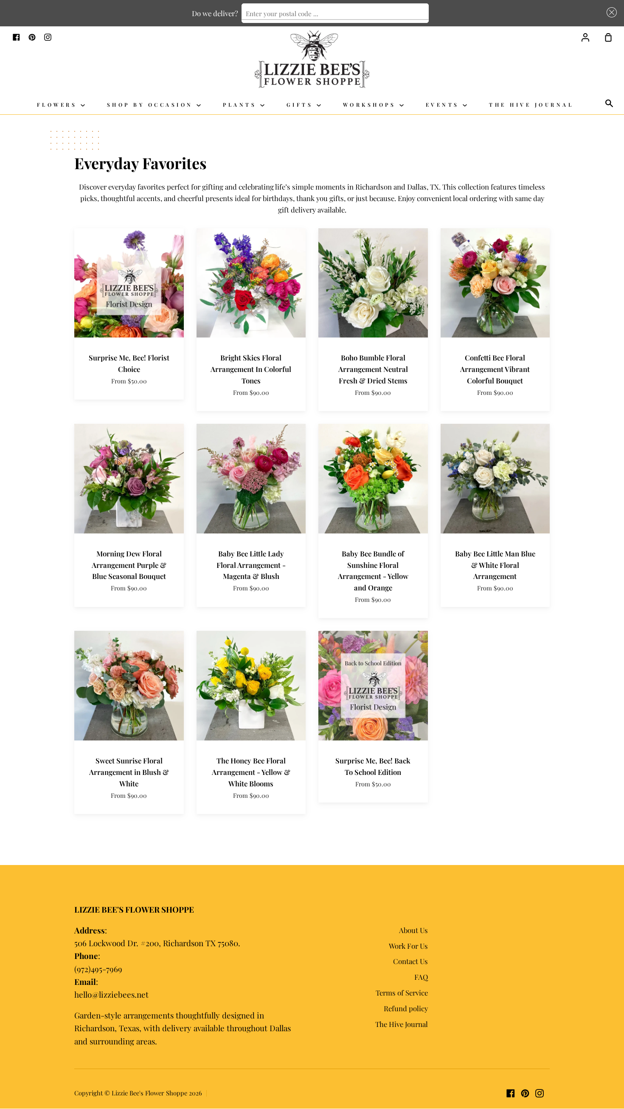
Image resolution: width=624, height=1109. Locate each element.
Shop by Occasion (152, 104)
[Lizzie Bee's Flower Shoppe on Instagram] (539, 1093)
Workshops (371, 104)
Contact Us (410, 961)
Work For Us (408, 945)
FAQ (421, 976)
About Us (413, 930)
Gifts (302, 104)
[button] (610, 12)
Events (444, 104)
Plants (241, 104)
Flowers (59, 104)
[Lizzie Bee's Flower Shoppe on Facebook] (510, 1093)
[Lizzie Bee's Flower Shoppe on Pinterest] (525, 1093)
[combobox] (335, 13)
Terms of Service (402, 992)
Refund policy (406, 1008)
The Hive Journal (531, 104)
